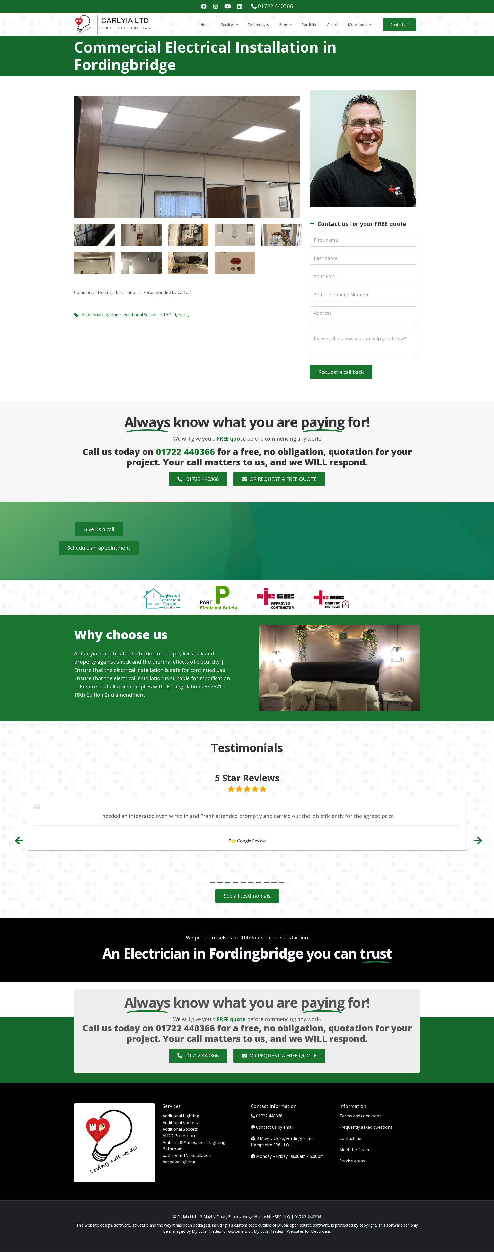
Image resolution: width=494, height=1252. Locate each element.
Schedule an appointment (98, 547)
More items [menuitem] (360, 29)
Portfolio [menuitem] (309, 24)
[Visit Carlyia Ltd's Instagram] (215, 7)
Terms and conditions (360, 1116)
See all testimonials (247, 895)
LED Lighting (176, 314)
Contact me (350, 1138)
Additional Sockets (141, 314)
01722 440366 (275, 6)
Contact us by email (275, 1127)
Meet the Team (354, 1149)
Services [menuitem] (230, 29)
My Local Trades (268, 1231)
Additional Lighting (100, 314)
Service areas (352, 1161)
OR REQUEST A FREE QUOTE (283, 479)
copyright (367, 1225)
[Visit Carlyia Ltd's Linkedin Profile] (239, 7)
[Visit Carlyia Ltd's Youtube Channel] (227, 7)
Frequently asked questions (365, 1127)
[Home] (113, 24)
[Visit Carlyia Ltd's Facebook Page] (204, 7)
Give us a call (98, 528)
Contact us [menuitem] (399, 24)
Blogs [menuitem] (286, 29)
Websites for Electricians (309, 1231)
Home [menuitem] (205, 24)
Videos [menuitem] (332, 24)
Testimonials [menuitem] (258, 24)
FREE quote (231, 438)
